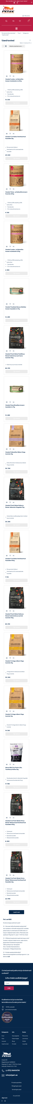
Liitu (9, 988)
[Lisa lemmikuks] (10, 76)
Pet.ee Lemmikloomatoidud (8, 33)
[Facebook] (15, 3)
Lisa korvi (17, 103)
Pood (19, 33)
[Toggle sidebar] (30, 40)
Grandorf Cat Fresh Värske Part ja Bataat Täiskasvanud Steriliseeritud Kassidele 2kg (15, 880)
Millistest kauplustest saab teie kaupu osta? (17, 938)
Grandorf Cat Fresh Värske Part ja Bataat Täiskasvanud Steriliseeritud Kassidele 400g (15, 822)
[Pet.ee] (8, 9)
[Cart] (28, 21)
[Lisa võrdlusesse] (13, 76)
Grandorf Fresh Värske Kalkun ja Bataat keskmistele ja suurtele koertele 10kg (14, 615)
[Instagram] (18, 3)
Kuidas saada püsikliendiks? (13, 952)
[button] (16, 29)
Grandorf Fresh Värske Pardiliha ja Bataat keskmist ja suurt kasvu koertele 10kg (15, 355)
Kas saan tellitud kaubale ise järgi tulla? (16, 926)
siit (9, 956)
